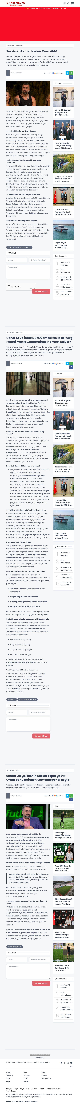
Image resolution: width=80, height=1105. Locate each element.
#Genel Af (11, 699)
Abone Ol (47, 73)
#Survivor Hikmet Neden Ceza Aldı (19, 247)
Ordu (18, 1055)
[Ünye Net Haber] (15, 3)
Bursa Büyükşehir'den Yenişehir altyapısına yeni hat (46, 8)
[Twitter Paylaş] (67, 73)
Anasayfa (10, 46)
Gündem (19, 46)
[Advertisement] (40, 27)
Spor (17, 770)
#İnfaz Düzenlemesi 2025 (27, 699)
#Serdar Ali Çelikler (14, 947)
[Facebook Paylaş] (71, 77)
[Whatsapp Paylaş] (71, 73)
